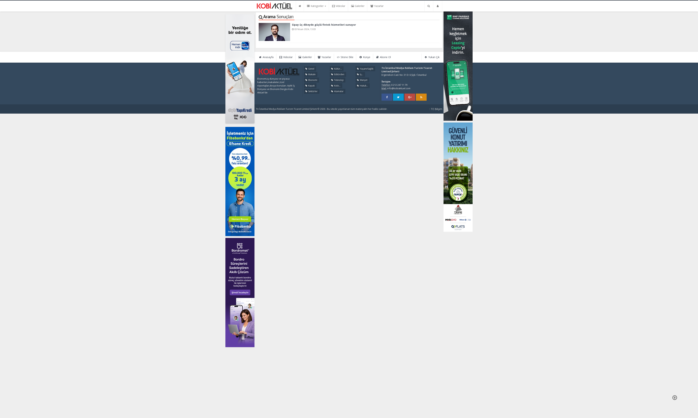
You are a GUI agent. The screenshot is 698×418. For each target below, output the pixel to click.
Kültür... (338, 68)
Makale (312, 74)
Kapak (311, 85)
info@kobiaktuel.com (398, 88)
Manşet (363, 80)
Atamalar (339, 91)
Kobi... (337, 85)
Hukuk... (363, 85)
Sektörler (313, 91)
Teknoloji (339, 80)
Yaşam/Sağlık (366, 68)
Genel (311, 68)
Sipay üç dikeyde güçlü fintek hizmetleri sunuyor (324, 24)
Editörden (339, 74)
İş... (361, 74)
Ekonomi (312, 80)
